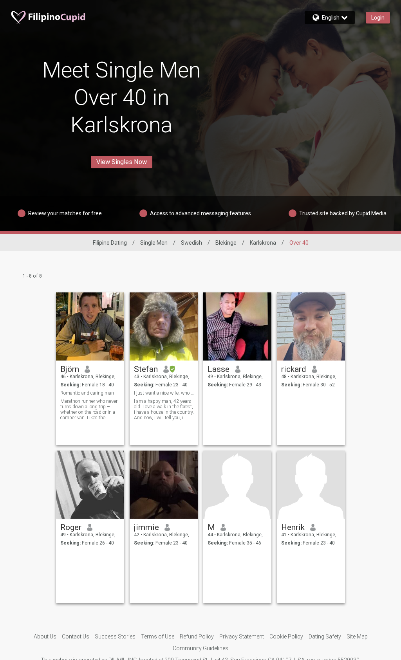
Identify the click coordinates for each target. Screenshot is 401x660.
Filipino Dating (110, 243)
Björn (69, 369)
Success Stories (115, 636)
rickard (293, 369)
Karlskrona (263, 243)
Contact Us (75, 636)
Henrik (293, 527)
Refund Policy (197, 636)
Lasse (218, 369)
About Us (45, 636)
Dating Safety (325, 636)
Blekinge (226, 243)
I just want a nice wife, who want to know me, (164, 393)
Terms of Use (157, 636)
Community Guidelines (200, 648)
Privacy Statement (241, 636)
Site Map (357, 636)
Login (378, 17)
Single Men (154, 243)
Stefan (146, 369)
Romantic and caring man (87, 393)
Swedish (191, 243)
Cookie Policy (286, 636)
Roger (70, 527)
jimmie (146, 527)
